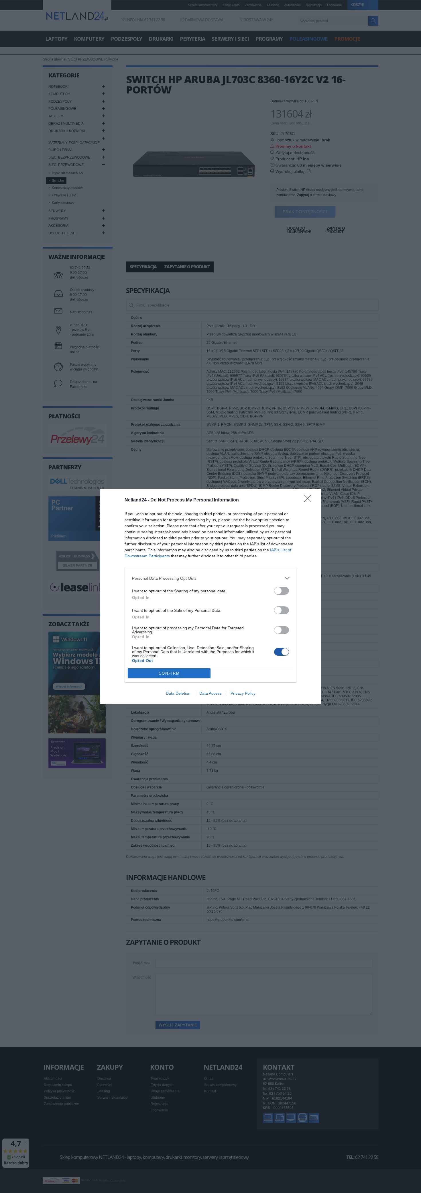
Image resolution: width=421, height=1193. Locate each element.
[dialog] (210, 596)
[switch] (281, 591)
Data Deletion (178, 693)
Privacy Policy (243, 693)
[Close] (309, 500)
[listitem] (210, 578)
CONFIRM (169, 673)
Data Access (210, 693)
